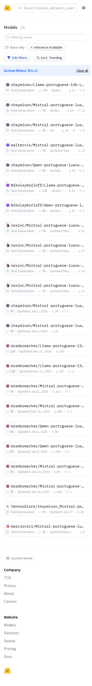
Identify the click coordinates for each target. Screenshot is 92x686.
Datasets (11, 632)
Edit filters (19, 57)
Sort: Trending (51, 57)
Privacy (10, 585)
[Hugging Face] (7, 670)
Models (10, 624)
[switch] (6, 47)
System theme (22, 558)
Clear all (82, 70)
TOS (7, 577)
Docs (8, 656)
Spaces (9, 640)
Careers (10, 601)
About (9, 593)
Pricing (10, 648)
